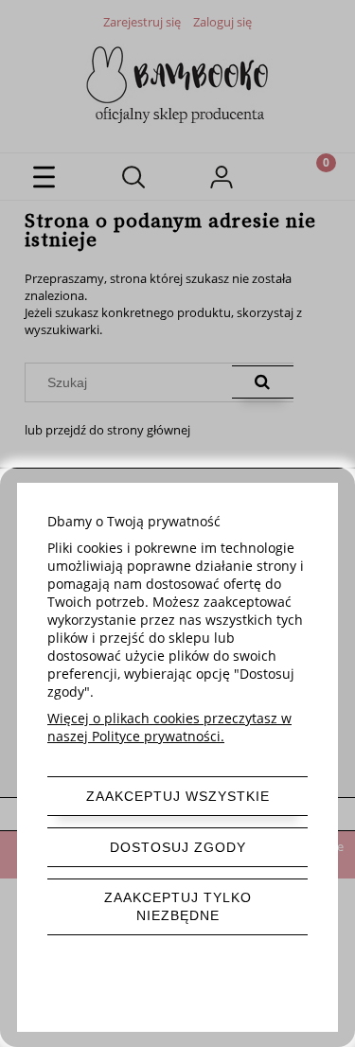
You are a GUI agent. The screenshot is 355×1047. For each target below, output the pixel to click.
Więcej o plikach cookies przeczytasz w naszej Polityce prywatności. (169, 727)
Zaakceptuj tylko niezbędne (178, 906)
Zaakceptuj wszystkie (178, 796)
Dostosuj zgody (178, 847)
